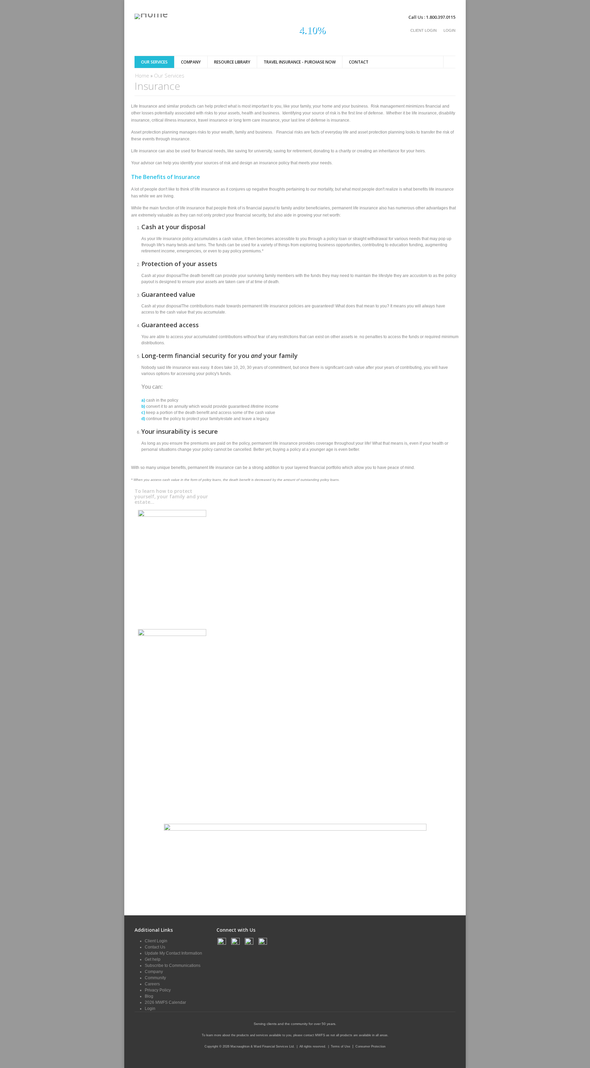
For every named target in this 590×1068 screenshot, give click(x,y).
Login (449, 30)
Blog (149, 996)
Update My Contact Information (173, 953)
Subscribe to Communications (172, 965)
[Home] (151, 16)
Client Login (423, 30)
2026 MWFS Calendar (165, 1002)
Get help (152, 959)
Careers (152, 984)
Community (155, 977)
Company (191, 62)
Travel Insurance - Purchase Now (300, 62)
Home (142, 75)
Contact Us (155, 947)
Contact (358, 62)
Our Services (154, 62)
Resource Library (232, 62)
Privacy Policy (158, 990)
